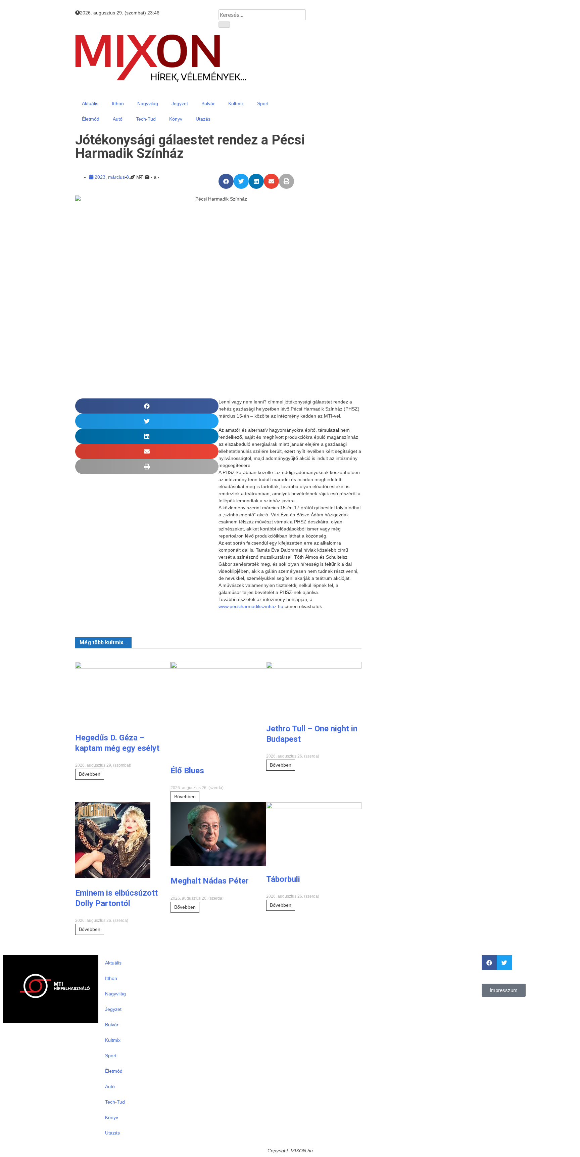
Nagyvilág (147, 103)
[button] (226, 181)
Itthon (118, 103)
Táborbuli (283, 879)
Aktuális (90, 103)
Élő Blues (187, 770)
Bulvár (208, 103)
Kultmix (236, 103)
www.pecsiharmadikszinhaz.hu (251, 606)
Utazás (203, 119)
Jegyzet (180, 103)
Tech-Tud (146, 119)
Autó (118, 119)
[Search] (224, 25)
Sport (263, 103)
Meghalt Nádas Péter (210, 881)
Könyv (175, 119)
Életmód (90, 119)
